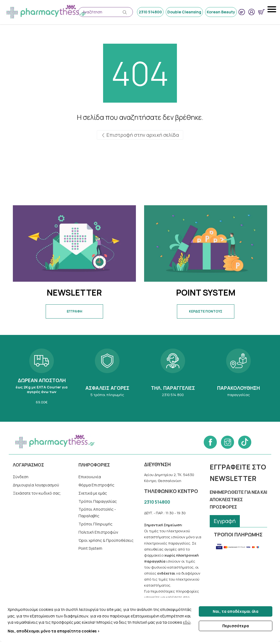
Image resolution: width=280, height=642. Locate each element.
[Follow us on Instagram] (227, 442)
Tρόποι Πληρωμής (95, 524)
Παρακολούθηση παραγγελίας (238, 378)
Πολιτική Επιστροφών (98, 532)
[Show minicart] (261, 12)
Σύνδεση (20, 476)
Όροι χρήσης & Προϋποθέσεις (105, 540)
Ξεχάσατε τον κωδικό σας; (37, 493)
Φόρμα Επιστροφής (96, 485)
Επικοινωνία (89, 476)
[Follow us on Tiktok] (244, 442)
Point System (90, 548)
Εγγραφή (225, 521)
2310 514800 (150, 11)
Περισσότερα (235, 625)
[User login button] (251, 12)
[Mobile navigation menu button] (272, 9)
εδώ (187, 622)
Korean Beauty (221, 11)
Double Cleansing (184, 11)
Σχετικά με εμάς (92, 493)
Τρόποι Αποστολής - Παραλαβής (97, 512)
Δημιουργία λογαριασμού (36, 485)
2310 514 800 (173, 378)
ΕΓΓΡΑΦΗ (74, 311)
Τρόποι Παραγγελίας (97, 501)
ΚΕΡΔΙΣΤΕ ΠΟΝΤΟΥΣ (205, 311)
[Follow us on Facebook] (210, 442)
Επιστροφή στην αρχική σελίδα (142, 135)
